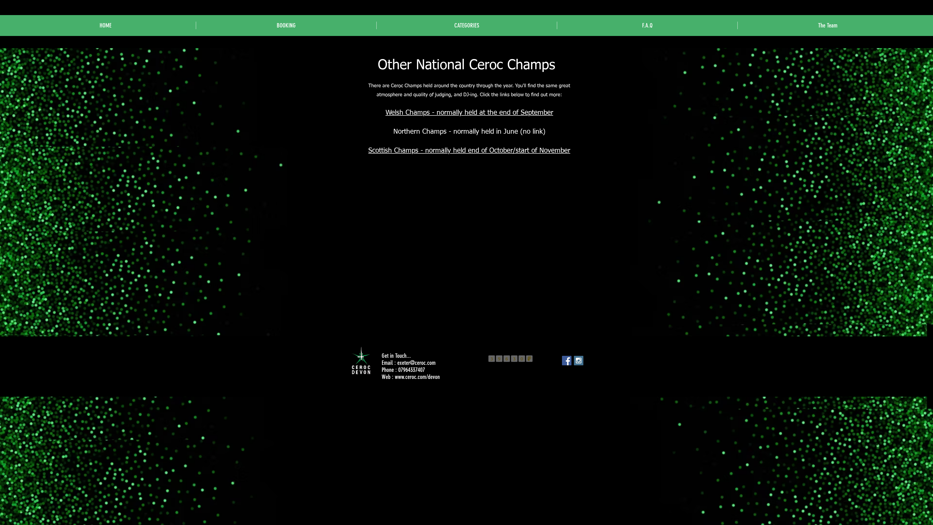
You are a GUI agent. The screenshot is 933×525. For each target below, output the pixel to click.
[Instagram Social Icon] (578, 360)
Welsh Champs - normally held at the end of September (469, 112)
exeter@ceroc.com (416, 362)
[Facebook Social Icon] (566, 360)
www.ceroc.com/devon (417, 376)
